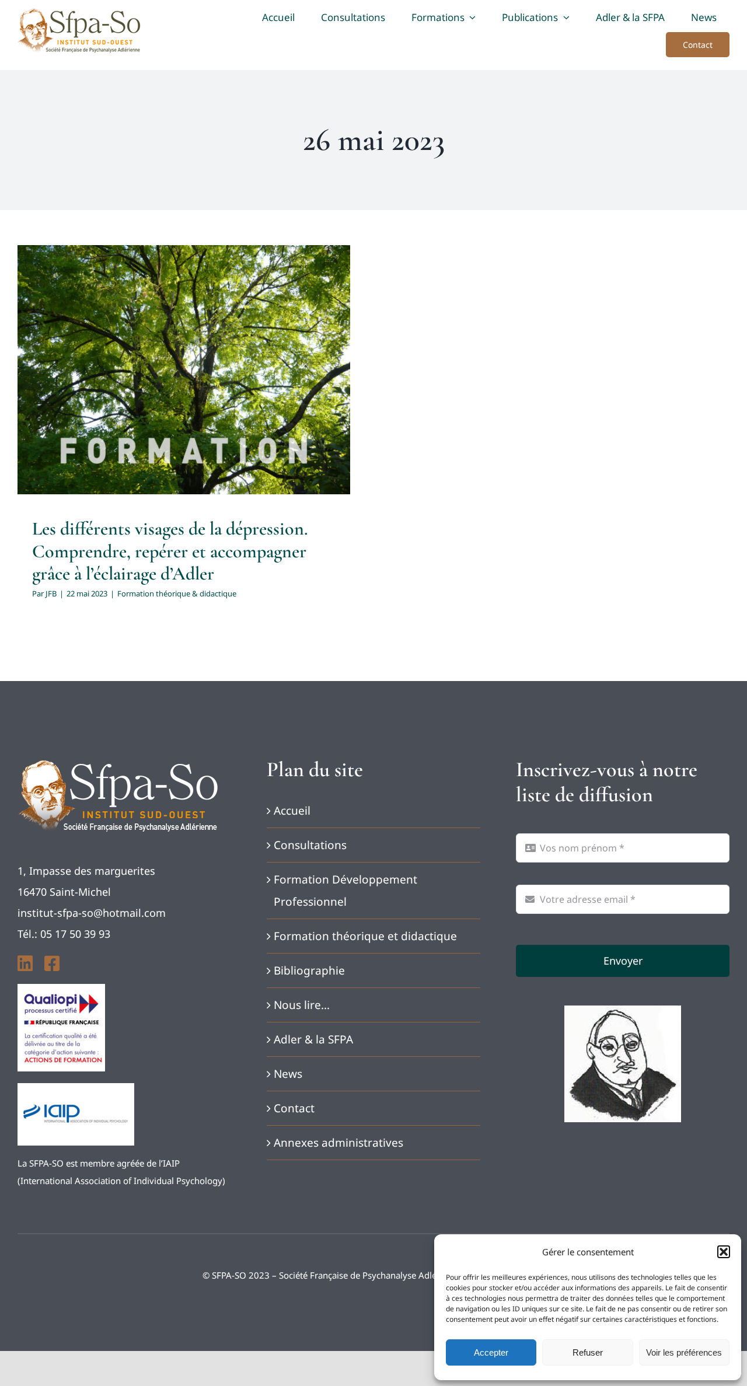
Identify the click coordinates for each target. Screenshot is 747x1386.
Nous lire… (302, 1005)
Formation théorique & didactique (183, 403)
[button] (723, 1252)
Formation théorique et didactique (365, 936)
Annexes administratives (338, 1142)
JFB (51, 593)
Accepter (491, 1352)
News (288, 1073)
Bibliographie (309, 970)
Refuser (588, 1352)
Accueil (292, 810)
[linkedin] (25, 963)
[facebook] (52, 963)
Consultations (310, 845)
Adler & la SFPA (313, 1039)
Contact (294, 1108)
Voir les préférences (684, 1352)
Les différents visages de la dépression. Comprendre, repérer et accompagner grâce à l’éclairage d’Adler (170, 551)
